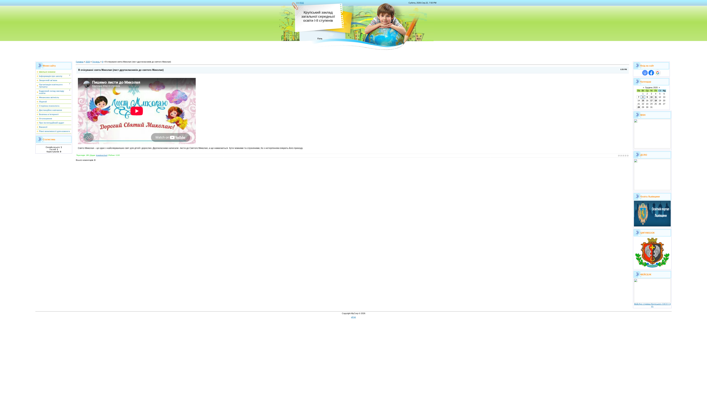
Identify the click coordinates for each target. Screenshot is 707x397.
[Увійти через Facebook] (651, 73)
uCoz (353, 317)
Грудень (96, 62)
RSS (302, 3)
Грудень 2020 (651, 87)
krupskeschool (101, 155)
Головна (79, 62)
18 (656, 100)
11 (656, 97)
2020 (88, 62)
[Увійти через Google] (658, 73)
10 (651, 97)
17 (651, 100)
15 (643, 100)
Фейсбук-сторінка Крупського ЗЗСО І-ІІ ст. (652, 305)
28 (639, 107)
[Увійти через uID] (645, 73)
